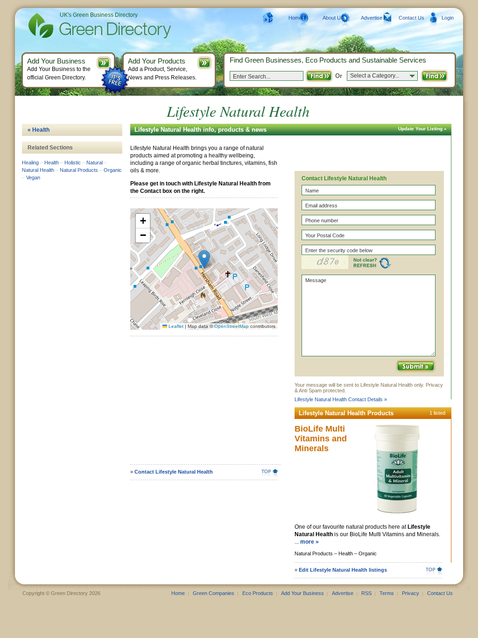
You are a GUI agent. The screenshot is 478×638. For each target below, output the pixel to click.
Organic (113, 170)
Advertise (371, 18)
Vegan (33, 177)
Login (448, 18)
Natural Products (79, 170)
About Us (333, 18)
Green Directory (85, 26)
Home (295, 18)
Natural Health (38, 170)
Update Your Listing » (422, 128)
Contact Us (411, 18)
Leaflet (175, 326)
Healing (30, 162)
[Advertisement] (203, 403)
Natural (94, 162)
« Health (38, 130)
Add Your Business (302, 593)
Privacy (410, 593)
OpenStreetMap (231, 326)
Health (51, 162)
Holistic (72, 162)
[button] (204, 259)
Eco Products (257, 593)
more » (309, 542)
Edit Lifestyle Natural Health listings (343, 570)
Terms (387, 593)
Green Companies (213, 593)
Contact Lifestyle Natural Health (173, 472)
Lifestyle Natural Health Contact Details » (341, 399)
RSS (366, 593)
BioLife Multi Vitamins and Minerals (321, 438)
